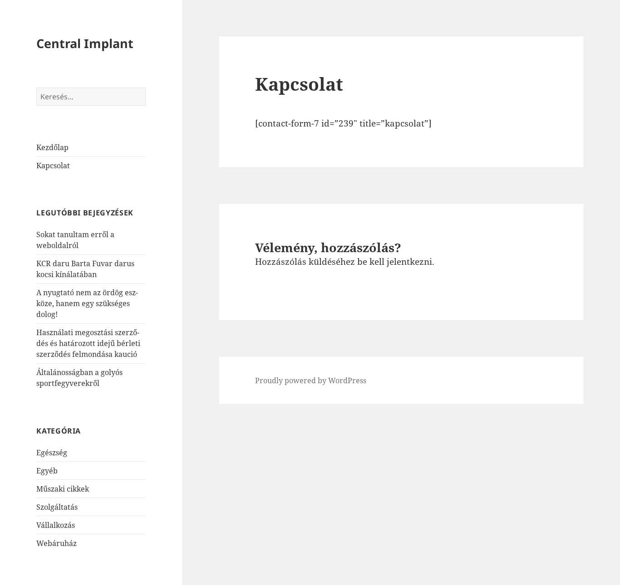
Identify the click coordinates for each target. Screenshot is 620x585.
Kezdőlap (52, 147)
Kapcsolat (53, 166)
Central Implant (84, 43)
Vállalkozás (55, 525)
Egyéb (47, 471)
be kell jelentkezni (394, 262)
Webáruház (56, 543)
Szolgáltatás (57, 507)
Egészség (51, 453)
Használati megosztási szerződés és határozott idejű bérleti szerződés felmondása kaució (88, 343)
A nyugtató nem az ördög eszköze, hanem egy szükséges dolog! (87, 303)
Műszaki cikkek (62, 489)
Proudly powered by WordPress (310, 380)
